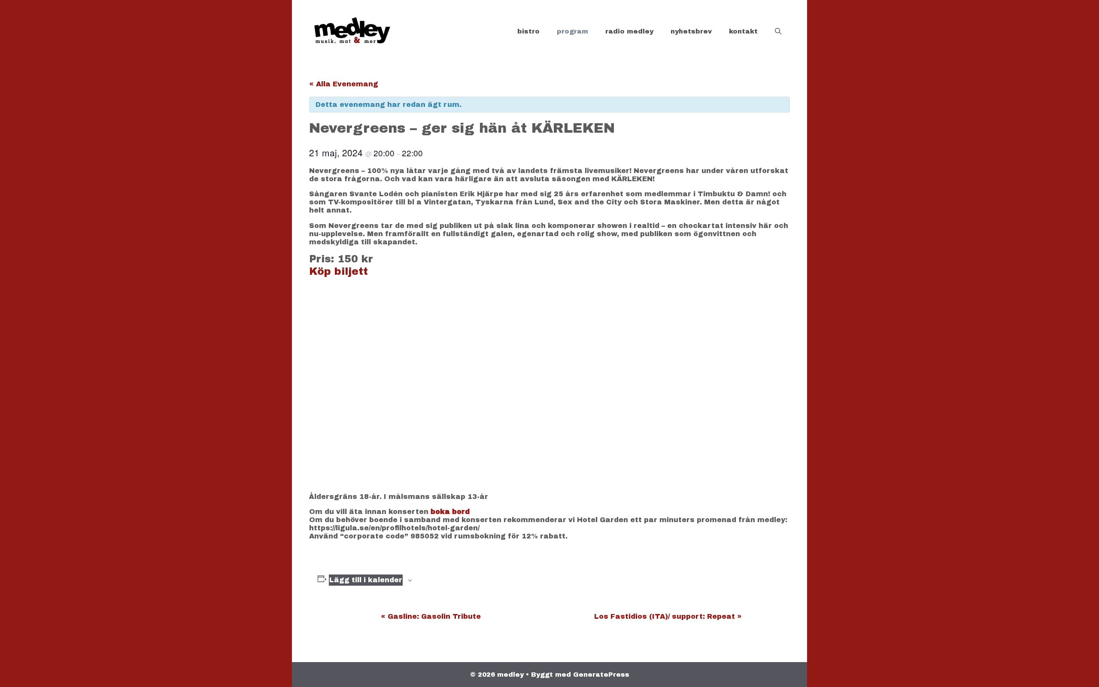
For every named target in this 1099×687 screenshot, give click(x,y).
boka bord (450, 511)
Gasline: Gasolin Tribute (431, 616)
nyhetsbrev (691, 31)
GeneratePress (601, 674)
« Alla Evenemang (343, 84)
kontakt (743, 31)
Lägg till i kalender (365, 580)
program (572, 31)
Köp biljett (338, 271)
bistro (528, 31)
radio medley (629, 31)
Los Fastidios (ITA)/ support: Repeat (668, 616)
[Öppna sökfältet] (778, 31)
